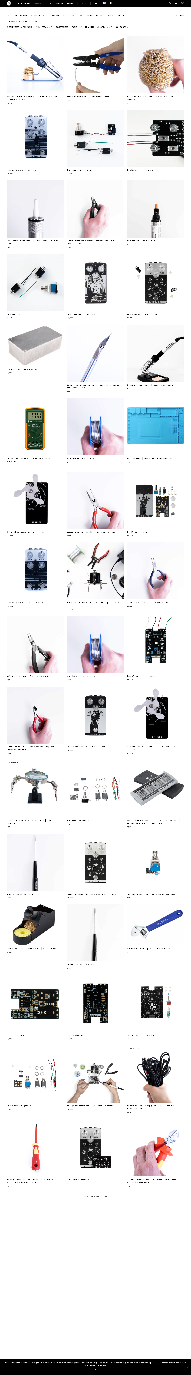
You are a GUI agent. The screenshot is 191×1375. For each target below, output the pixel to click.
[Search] (170, 3)
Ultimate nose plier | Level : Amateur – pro (148, 603)
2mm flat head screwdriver (20, 894)
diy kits (37, 3)
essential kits (87, 27)
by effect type (38, 15)
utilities (122, 15)
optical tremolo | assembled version (25, 603)
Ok (96, 1370)
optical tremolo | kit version (21, 170)
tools (74, 27)
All (8, 15)
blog (97, 3)
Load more (95, 1205)
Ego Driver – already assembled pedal (86, 747)
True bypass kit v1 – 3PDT (19, 314)
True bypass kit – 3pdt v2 (19, 1106)
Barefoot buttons (18, 21)
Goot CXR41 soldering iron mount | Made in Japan (32, 948)
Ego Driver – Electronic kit (141, 170)
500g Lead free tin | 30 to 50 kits (83, 676)
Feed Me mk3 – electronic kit (141, 676)
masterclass (62, 27)
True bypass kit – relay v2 (79, 820)
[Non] (187, 1367)
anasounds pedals (58, 15)
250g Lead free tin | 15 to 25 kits (83, 458)
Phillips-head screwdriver (80, 965)
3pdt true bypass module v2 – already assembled (151, 894)
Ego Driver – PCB (15, 1035)
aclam (34, 21)
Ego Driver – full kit (137, 532)
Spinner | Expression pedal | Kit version (27, 532)
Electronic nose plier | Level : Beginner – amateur (92, 532)
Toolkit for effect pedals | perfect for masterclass (93, 1106)
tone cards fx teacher (78, 1179)
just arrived (21, 15)
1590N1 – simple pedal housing (22, 369)
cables (70, 3)
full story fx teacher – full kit (142, 314)
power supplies (56, 3)
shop (84, 3)
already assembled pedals (19, 27)
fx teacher (77, 15)
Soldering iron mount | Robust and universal (150, 385)
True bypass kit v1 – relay (79, 170)
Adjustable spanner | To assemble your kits (148, 949)
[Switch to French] (111, 3)
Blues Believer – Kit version (81, 314)
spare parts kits (105, 27)
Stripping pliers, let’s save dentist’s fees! (88, 96)
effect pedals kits (43, 27)
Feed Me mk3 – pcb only (78, 1035)
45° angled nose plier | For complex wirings (29, 676)
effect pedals (24, 3)
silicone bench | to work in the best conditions (151, 458)
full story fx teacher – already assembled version (92, 894)
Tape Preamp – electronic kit (141, 1035)
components (122, 27)
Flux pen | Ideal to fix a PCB (141, 241)
